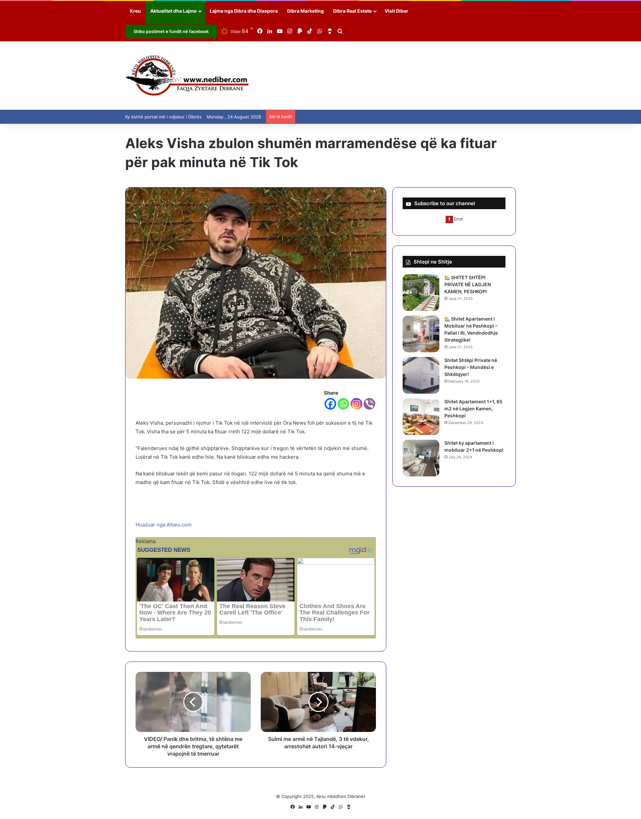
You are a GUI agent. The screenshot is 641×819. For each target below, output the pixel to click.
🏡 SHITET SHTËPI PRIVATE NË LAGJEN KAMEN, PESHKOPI (467, 284)
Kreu (135, 11)
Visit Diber (396, 11)
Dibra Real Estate (352, 11)
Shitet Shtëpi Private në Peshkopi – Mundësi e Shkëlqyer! (470, 367)
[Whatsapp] (343, 404)
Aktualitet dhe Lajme (173, 11)
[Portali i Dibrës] (187, 75)
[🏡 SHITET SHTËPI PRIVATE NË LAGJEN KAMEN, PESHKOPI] (421, 292)
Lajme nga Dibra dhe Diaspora (244, 11)
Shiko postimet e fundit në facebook (171, 31)
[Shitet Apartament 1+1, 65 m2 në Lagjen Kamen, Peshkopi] (421, 416)
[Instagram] (356, 404)
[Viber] (369, 404)
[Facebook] (330, 404)
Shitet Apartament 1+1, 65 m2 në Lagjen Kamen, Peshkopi (473, 408)
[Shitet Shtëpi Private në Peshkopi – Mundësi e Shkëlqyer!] (421, 375)
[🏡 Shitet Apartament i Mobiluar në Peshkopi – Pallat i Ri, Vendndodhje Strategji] (421, 334)
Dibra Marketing (305, 11)
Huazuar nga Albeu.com (164, 524)
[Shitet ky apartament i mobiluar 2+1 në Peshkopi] (421, 458)
